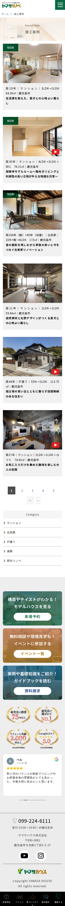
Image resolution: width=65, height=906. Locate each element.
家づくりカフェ (32, 903)
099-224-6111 (34, 820)
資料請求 (45, 902)
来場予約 (6, 902)
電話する (58, 902)
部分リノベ (14, 560)
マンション (14, 523)
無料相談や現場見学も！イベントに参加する (32, 644)
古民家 (11, 532)
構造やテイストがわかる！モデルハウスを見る (32, 607)
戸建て (11, 542)
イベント (19, 902)
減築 (10, 551)
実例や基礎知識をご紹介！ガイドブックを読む (32, 682)
